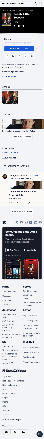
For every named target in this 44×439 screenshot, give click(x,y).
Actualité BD (7, 363)
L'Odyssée (6, 300)
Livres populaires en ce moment (32, 334)
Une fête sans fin (10, 350)
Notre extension (9, 385)
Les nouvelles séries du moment (32, 303)
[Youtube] (40, 223)
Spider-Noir (28, 295)
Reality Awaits (29, 357)
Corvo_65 (13, 175)
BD (4, 341)
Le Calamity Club (30, 320)
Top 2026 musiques (31, 347)
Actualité (6, 304)
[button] (40, 3)
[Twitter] (16, 223)
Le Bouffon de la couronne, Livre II (31, 326)
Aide (4, 389)
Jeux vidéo (9, 310)
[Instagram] (26, 223)
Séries (27, 286)
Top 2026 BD (8, 346)
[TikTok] (30, 223)
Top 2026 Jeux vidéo (9, 315)
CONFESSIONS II (31, 352)
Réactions (8, 148)
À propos (6, 376)
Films (15, 10)
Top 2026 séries (30, 291)
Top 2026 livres (30, 315)
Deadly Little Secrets (26, 10)
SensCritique (6, 10)
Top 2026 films (9, 291)
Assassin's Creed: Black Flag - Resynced (10, 328)
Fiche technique (9, 76)
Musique (28, 341)
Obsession (6, 296)
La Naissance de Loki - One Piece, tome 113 (10, 357)
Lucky (25, 298)
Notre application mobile (13, 381)
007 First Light (8, 321)
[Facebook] (21, 223)
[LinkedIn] (35, 223)
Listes (6, 114)
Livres (27, 310)
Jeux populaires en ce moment (11, 335)
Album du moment (31, 362)
